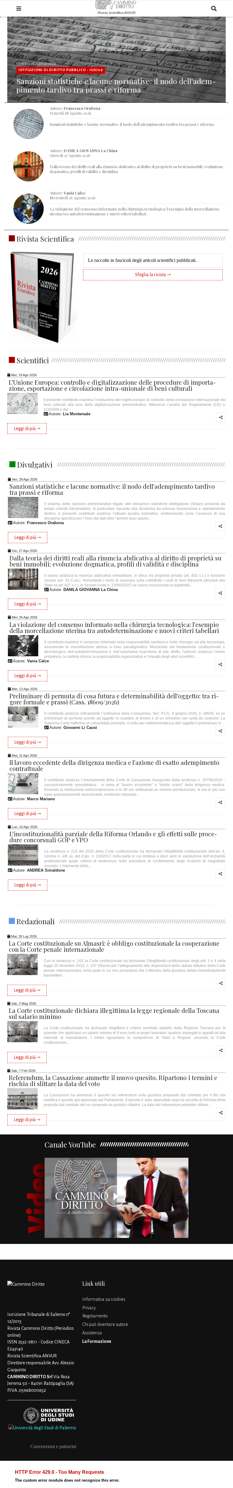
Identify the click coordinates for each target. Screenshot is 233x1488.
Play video (116, 1198)
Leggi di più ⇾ (27, 428)
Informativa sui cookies (103, 1299)
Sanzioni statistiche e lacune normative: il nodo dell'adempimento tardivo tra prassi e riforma (116, 85)
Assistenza (92, 1332)
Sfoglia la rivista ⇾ (153, 274)
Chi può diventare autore (105, 1324)
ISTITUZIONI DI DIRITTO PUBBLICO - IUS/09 (61, 70)
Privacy (89, 1307)
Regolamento (95, 1315)
